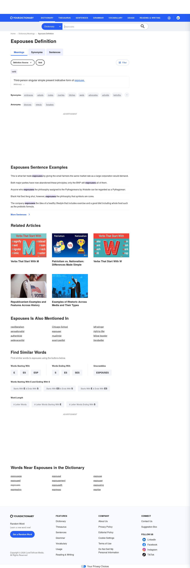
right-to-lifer (99, 331)
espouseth (57, 485)
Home (13, 33)
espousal (56, 476)
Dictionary (49, 26)
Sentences (54, 52)
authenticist (16, 335)
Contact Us (146, 521)
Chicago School (60, 326)
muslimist (56, 335)
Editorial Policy (105, 532)
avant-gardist (58, 340)
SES (77, 372)
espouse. (80, 80)
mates (50, 95)
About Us (103, 521)
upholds (105, 95)
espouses (102, 372)
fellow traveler (100, 335)
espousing (98, 485)
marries (61, 95)
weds (82, 95)
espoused (15, 480)
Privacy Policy (105, 526)
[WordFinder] (178, 18)
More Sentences (18, 214)
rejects (39, 104)
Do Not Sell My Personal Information (108, 550)
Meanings (19, 52)
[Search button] (144, 26)
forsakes (50, 104)
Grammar (60, 537)
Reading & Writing (65, 554)
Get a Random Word (22, 534)
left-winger (98, 326)
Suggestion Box (149, 526)
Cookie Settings (106, 537)
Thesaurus (61, 526)
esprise (97, 489)
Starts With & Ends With (26, 388)
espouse (97, 476)
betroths (117, 95)
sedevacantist (17, 340)
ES (24, 372)
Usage (59, 549)
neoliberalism (17, 326)
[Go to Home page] (22, 18)
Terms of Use (104, 543)
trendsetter (98, 340)
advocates (93, 95)
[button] (169, 18)
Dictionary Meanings (27, 33)
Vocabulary (61, 543)
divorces (27, 104)
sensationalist (17, 331)
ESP (36, 372)
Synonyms (37, 52)
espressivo (16, 489)
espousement (58, 480)
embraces (28, 95)
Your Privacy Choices (98, 566)
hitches (72, 95)
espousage (16, 476)
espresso (56, 489)
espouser (56, 331)
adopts (40, 95)
